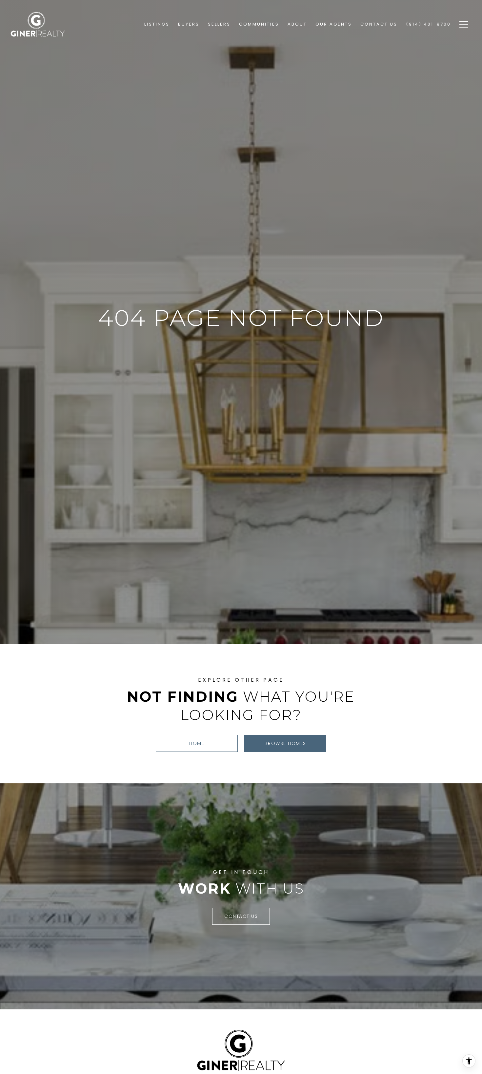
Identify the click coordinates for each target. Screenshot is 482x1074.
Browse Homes (285, 743)
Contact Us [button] (241, 916)
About (297, 24)
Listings (157, 24)
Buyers (188, 24)
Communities (259, 24)
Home (196, 743)
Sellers (219, 24)
